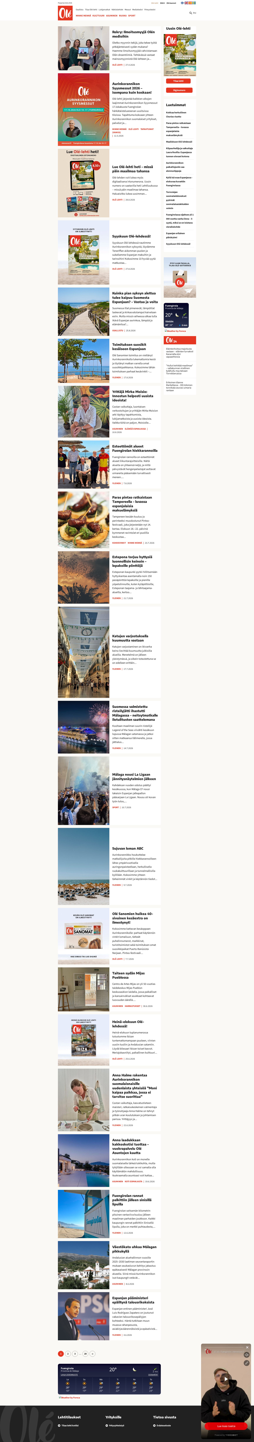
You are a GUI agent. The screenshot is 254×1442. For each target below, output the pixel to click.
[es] (190, 2)
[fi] (183, 2)
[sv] (194, 2)
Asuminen (111, 15)
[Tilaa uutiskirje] (180, 277)
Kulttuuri (98, 15)
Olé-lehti (154, 3)
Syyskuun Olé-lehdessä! (178, 244)
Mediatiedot (137, 9)
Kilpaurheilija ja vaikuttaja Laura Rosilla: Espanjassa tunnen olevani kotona (179, 152)
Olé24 (162, 3)
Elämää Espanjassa (135, 428)
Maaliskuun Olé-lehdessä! (179, 141)
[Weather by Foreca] (69, 1397)
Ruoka (123, 15)
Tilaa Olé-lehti (91, 9)
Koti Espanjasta (133, 1181)
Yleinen (116, 377)
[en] (186, 2)
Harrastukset (132, 1006)
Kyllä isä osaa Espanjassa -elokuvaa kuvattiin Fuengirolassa (179, 181)
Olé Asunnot (171, 3)
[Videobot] (226, 1391)
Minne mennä (83, 15)
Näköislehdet (117, 9)
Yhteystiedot (149, 9)
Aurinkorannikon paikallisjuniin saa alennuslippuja (175, 167)
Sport (131, 15)
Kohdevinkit (119, 543)
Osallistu (79, 9)
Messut (128, 9)
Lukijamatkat (104, 9)
